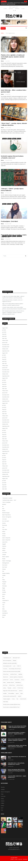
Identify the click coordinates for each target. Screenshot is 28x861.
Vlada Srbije (5, 701)
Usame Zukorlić (23, 698)
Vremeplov (4, 611)
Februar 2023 (5, 415)
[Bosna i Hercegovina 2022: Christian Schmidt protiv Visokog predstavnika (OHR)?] (4, 771)
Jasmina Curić (5, 679)
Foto (3, 527)
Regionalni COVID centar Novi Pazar (10, 690)
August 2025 (5, 353)
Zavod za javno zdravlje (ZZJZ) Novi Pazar (11, 707)
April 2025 (4, 361)
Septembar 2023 (5, 401)
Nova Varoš (4, 565)
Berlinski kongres (6, 512)
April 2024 (4, 386)
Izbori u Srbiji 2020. (6, 537)
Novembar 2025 (5, 346)
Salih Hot (20, 690)
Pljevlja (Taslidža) (6, 573)
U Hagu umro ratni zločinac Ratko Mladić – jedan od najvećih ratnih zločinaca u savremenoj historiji (13, 297)
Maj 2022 (4, 434)
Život (3, 617)
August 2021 (5, 453)
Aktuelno (4, 38)
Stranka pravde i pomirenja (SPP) (9, 696)
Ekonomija (4, 525)
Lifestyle (4, 554)
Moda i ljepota (5, 556)
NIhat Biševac (18, 682)
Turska (3, 602)
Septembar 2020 (5, 476)
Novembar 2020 (5, 472)
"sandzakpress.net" (7, 657)
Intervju (3, 535)
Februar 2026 (5, 340)
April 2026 (4, 336)
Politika (3, 575)
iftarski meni (5, 677)
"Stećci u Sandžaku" (6, 502)
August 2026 (5, 328)
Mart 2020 (4, 489)
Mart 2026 (4, 338)
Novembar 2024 (5, 371)
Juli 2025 (4, 355)
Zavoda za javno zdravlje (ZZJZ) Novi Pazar (11, 704)
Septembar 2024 (5, 376)
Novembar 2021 (5, 447)
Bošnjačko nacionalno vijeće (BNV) (10, 663)
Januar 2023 (4, 417)
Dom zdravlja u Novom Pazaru (15, 668)
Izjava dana (4, 542)
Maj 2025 (4, 359)
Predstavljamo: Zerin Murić (9, 221)
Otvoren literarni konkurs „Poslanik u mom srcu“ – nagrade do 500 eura (12, 300)
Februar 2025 (5, 365)
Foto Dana (4, 529)
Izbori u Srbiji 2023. (6, 540)
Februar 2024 (5, 390)
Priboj (3, 579)
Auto (3, 508)
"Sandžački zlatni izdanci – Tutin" (9, 500)
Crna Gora (4, 519)
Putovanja (4, 586)
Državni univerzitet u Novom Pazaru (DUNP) (11, 671)
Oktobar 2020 (5, 474)
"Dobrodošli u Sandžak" (7, 498)
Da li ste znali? (5, 521)
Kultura (14, 38)
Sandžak (4, 592)
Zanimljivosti (5, 613)
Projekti (4, 583)
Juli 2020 (4, 480)
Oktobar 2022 (5, 424)
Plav (3, 571)
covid (14, 666)
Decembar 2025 (5, 344)
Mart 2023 (4, 413)
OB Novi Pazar (12, 685)
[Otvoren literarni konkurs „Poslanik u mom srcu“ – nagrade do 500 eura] (4, 734)
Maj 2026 (4, 334)
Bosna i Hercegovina (6, 517)
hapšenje (20, 674)
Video (3, 609)
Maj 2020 (4, 484)
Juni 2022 (4, 432)
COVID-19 (19, 666)
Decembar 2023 (5, 394)
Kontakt (22, 8)
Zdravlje (4, 615)
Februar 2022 (5, 440)
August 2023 (5, 403)
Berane (3, 510)
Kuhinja (3, 548)
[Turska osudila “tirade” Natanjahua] (20, 827)
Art (3, 506)
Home (2, 33)
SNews (2, 61)
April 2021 (4, 461)
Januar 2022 (4, 443)
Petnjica (4, 569)
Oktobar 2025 (5, 348)
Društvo (9, 138)
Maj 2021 (4, 459)
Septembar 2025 (5, 351)
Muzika (3, 558)
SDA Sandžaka (11, 693)
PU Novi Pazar (20, 687)
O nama (5, 8)
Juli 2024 (4, 380)
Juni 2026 (4, 332)
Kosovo (22, 679)
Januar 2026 (4, 342)
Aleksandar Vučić (16, 657)
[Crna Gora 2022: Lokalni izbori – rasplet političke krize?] (4, 777)
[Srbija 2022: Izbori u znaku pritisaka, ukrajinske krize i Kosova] (4, 764)
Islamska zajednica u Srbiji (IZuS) (16, 677)
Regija (3, 588)
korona (11, 679)
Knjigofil (9, 38)
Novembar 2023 (5, 397)
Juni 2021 (4, 457)
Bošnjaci (14, 660)
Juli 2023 (4, 405)
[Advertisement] (14, 274)
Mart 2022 (4, 438)
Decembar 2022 (5, 420)
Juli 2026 (4, 330)
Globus (3, 531)
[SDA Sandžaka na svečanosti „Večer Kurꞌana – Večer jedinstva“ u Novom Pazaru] (9, 827)
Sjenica (3, 594)
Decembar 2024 (5, 369)
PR (2, 577)
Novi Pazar (19, 236)
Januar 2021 (4, 468)
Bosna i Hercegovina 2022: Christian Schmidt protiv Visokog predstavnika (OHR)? (16, 771)
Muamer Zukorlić (10, 682)
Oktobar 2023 (5, 399)
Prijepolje (4, 581)
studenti (19, 696)
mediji (4, 682)
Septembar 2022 (5, 426)
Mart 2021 (4, 463)
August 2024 (5, 378)
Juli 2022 (4, 430)
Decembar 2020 (5, 470)
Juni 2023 (4, 407)
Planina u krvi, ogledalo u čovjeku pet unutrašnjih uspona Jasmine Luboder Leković (13, 56)
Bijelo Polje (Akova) (6, 514)
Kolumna (14, 72)
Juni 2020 (4, 482)
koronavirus (17, 679)
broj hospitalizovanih (7, 666)
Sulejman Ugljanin (6, 698)
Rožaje (13, 203)
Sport (3, 596)
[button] (24, 1)
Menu (3, 28)
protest (14, 687)
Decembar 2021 (5, 445)
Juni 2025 (4, 357)
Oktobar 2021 (5, 449)
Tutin (3, 604)
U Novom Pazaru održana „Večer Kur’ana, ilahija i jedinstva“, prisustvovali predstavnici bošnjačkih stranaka (14, 308)
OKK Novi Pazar (19, 685)
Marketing (17, 8)
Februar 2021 (5, 466)
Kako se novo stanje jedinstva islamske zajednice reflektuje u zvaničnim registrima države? (12, 304)
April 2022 (4, 436)
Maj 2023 (4, 409)
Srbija (3, 598)
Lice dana (4, 552)
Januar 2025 (4, 367)
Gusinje (3, 533)
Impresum (11, 8)
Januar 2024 (4, 392)
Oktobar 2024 (5, 374)
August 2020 (5, 478)
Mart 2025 (4, 363)
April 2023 (4, 411)
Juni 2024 (4, 382)
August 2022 (5, 428)
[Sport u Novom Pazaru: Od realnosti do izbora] (4, 758)
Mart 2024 (4, 388)
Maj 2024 (4, 384)
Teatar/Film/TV (5, 600)
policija (4, 687)
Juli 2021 (4, 455)
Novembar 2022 (5, 422)
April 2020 (4, 486)
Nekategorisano (5, 563)
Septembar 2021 (5, 451)
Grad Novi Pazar (13, 674)
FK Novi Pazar (6, 674)
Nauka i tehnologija (6, 560)
